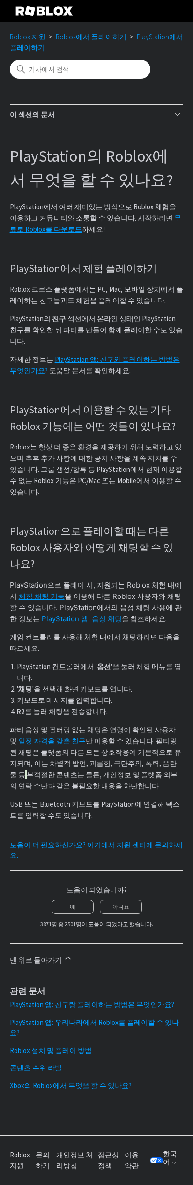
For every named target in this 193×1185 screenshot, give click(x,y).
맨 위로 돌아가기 (36, 960)
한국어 (170, 1158)
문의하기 (43, 1160)
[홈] (44, 11)
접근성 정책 (108, 1160)
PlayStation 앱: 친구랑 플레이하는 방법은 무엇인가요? (92, 1004)
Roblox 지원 (27, 36)
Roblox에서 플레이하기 (91, 36)
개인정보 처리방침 (74, 1160)
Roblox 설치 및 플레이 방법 (51, 1050)
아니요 (120, 906)
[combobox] (80, 69)
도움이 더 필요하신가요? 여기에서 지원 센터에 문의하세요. (96, 850)
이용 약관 (132, 1160)
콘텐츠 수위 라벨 (36, 1067)
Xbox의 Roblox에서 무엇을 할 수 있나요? (71, 1085)
